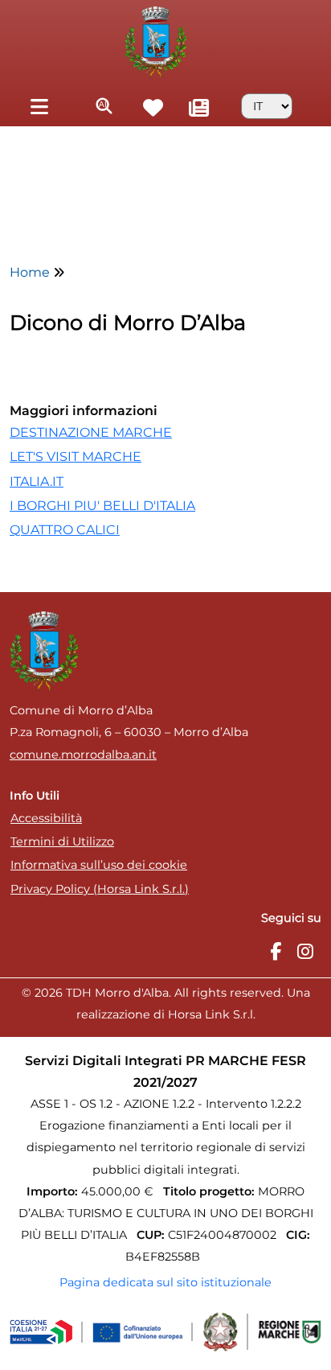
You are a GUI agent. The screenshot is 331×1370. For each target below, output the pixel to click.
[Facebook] (275, 952)
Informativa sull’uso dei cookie (98, 865)
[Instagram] (305, 952)
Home (30, 272)
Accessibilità (46, 818)
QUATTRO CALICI (65, 529)
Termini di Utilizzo (62, 841)
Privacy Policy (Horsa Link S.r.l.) (99, 889)
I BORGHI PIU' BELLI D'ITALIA (102, 505)
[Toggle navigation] (39, 106)
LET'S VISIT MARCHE (75, 456)
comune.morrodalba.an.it (83, 754)
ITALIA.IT (36, 481)
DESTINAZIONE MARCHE (91, 432)
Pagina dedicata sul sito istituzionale (165, 1282)
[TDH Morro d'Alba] (155, 41)
